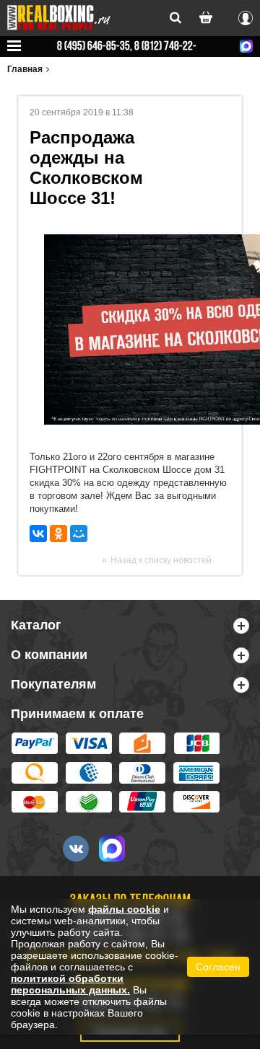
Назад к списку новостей (161, 560)
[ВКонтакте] (38, 533)
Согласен (218, 967)
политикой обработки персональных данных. (70, 984)
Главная (25, 69)
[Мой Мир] (78, 533)
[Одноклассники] (58, 533)
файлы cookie (124, 909)
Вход (245, 16)
